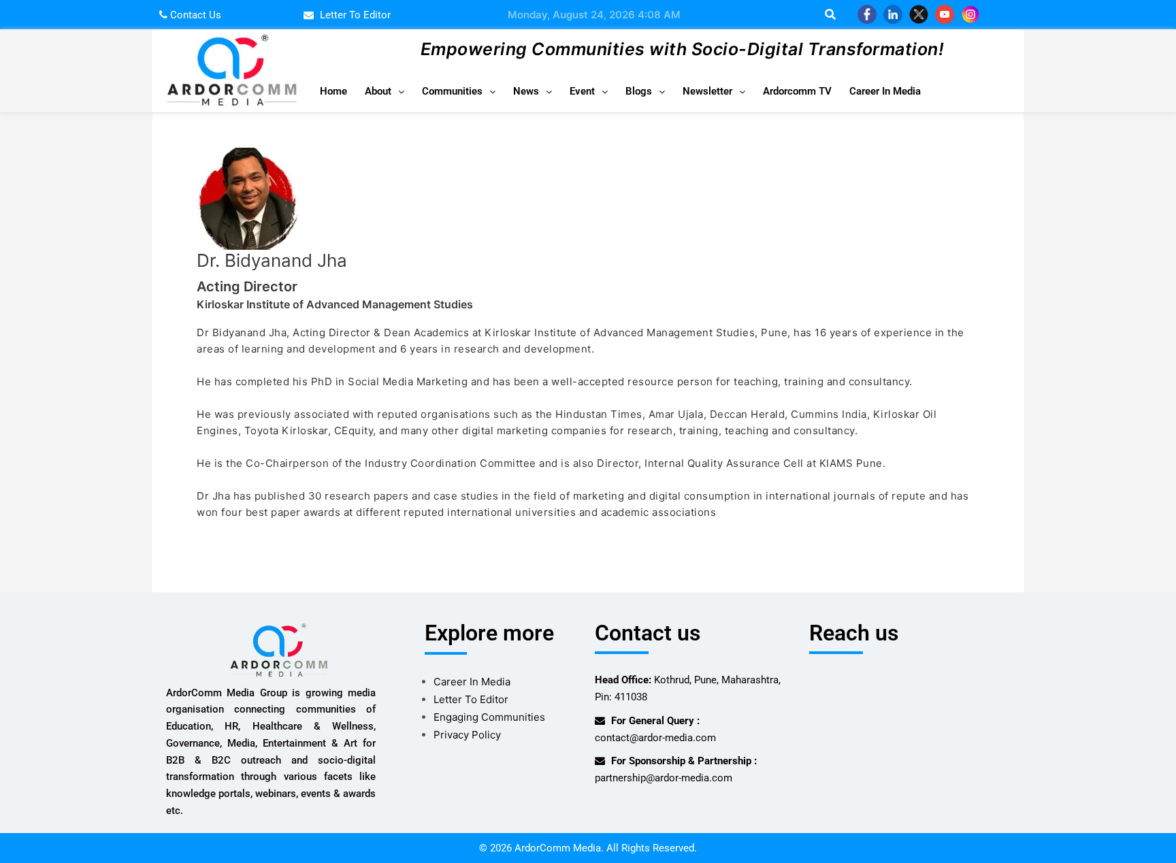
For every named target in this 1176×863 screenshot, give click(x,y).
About (378, 91)
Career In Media (885, 91)
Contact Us (194, 15)
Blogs (638, 91)
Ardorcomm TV (797, 91)
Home (333, 91)
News (526, 91)
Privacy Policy (467, 734)
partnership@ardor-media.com (663, 778)
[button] (384, 92)
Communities (452, 91)
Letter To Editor (471, 699)
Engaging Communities (489, 717)
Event (582, 91)
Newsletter (707, 91)
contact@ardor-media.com (655, 738)
